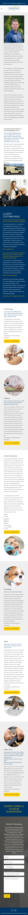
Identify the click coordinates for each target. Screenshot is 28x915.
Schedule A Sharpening (12, 341)
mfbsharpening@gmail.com (18, 3)
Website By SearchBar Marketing (20, 913)
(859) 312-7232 (6, 3)
